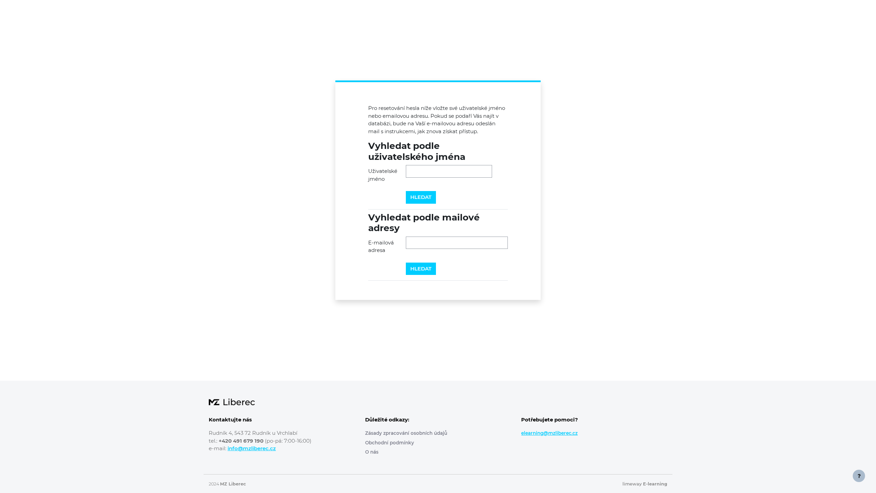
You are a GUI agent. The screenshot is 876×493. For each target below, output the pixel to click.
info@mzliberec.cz (252, 448)
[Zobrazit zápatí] (859, 476)
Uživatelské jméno (382, 175)
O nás (371, 452)
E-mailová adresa (381, 246)
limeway (644, 483)
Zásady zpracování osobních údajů (406, 433)
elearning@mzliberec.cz (549, 433)
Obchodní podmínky (389, 442)
